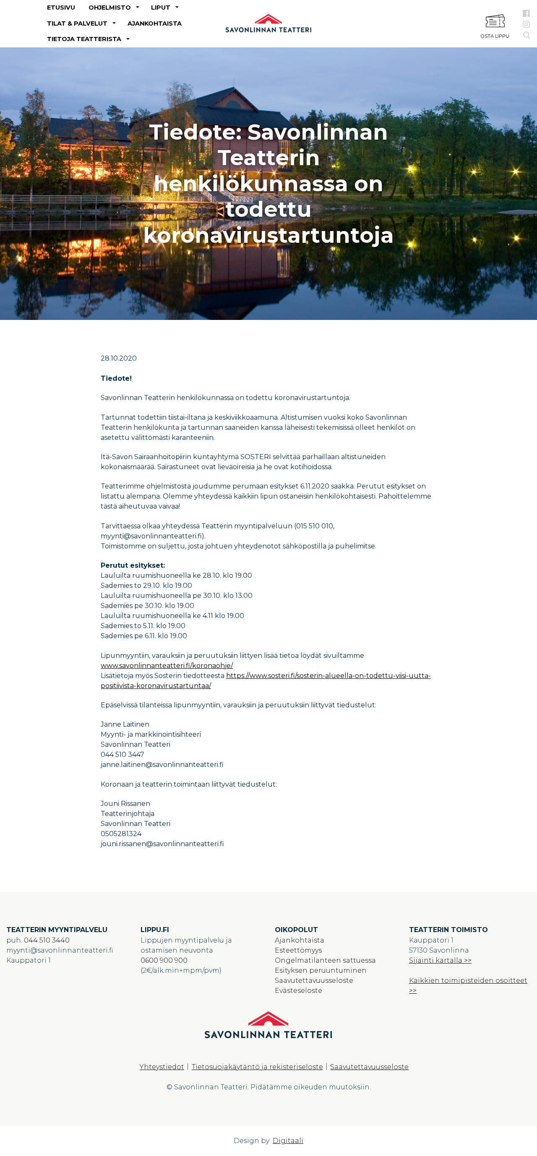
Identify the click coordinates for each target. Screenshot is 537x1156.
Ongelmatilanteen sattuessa (325, 960)
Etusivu (61, 7)
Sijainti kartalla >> (440, 960)
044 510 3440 (47, 940)
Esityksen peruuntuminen (321, 970)
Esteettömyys (298, 950)
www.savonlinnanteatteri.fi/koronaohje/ (167, 666)
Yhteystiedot (162, 1067)
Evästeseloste (298, 991)
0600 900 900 (164, 960)
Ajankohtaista (155, 23)
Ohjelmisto (110, 7)
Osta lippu (495, 36)
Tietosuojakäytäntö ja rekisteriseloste (257, 1067)
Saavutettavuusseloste (314, 981)
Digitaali (288, 1141)
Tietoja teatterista (84, 39)
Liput (160, 7)
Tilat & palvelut (77, 23)
